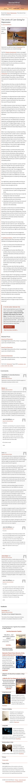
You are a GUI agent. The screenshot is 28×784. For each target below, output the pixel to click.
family (5, 365)
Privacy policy (5, 760)
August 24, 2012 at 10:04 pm (8, 581)
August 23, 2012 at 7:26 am (7, 454)
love (8, 365)
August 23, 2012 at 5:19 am (7, 557)
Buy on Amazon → (9, 327)
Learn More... (8, 645)
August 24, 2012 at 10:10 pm (8, 528)
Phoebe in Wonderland (10, 52)
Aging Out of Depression (7, 339)
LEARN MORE (5, 670)
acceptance (20, 364)
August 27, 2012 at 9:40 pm (7, 378)
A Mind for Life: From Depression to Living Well (14, 678)
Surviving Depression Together (14, 631)
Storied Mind (14, 2)
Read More (4, 705)
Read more (16, 722)
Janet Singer (5, 555)
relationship (4, 73)
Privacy (16, 779)
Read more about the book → (11, 330)
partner (11, 365)
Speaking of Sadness (7, 237)
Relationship (9, 364)
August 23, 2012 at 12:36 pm (7, 389)
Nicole (3, 388)
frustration (19, 47)
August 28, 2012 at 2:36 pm (8, 421)
